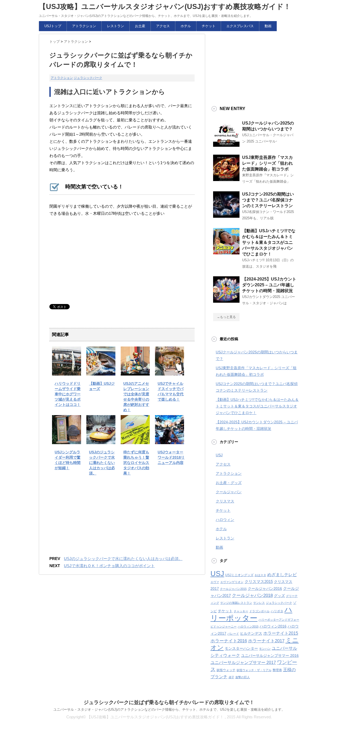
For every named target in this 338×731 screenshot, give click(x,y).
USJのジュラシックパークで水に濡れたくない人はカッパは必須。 (102, 462)
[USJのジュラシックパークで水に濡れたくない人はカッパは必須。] (100, 440)
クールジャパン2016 (265, 589)
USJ (219, 455)
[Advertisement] (89, 260)
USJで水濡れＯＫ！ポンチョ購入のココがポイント (109, 565)
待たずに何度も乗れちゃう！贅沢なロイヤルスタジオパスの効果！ (136, 462)
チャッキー (241, 611)
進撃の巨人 (242, 677)
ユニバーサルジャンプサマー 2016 (270, 656)
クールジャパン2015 (233, 588)
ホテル (186, 26)
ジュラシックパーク (88, 78)
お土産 (140, 26)
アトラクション (84, 26)
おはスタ (260, 575)
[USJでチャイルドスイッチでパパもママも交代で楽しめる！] (169, 371)
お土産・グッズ (229, 483)
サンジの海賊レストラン (236, 602)
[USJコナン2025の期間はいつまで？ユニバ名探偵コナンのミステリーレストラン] (226, 215)
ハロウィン (225, 520)
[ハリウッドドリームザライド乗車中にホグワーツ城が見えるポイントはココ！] (66, 371)
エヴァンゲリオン (231, 581)
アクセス (163, 26)
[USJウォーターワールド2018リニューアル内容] (169, 440)
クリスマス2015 (259, 582)
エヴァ (214, 581)
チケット (208, 26)
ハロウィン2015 (248, 626)
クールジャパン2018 (252, 595)
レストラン (115, 26)
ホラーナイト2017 (266, 640)
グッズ (279, 596)
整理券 (277, 670)
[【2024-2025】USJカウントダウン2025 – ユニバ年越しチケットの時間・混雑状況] (226, 300)
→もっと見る (226, 317)
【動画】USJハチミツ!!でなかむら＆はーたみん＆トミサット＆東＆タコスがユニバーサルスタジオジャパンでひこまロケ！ (268, 242)
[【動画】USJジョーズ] (100, 371)
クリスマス (225, 501)
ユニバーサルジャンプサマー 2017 (243, 662)
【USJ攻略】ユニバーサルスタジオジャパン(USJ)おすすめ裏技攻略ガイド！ (165, 7)
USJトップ (52, 26)
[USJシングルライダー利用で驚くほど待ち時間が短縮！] (66, 440)
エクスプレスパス (240, 26)
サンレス (259, 602)
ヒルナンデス (251, 633)
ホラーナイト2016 (228, 640)
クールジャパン (229, 492)
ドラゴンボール (259, 611)
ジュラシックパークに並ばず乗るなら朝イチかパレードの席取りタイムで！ (169, 702)
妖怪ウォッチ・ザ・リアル (254, 670)
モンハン (265, 648)
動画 (268, 26)
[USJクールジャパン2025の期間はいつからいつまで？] (226, 145)
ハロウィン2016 (273, 626)
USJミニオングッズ (239, 575)
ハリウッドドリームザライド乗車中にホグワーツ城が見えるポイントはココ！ (68, 394)
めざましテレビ (282, 574)
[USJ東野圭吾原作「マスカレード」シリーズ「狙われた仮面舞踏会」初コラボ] (226, 179)
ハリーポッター (251, 613)
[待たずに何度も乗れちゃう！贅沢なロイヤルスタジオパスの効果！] (135, 440)
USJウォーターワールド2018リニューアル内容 (171, 457)
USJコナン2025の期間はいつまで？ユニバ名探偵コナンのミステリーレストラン (268, 200)
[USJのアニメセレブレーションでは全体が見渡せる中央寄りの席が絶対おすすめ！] (135, 371)
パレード (233, 633)
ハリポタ (277, 611)
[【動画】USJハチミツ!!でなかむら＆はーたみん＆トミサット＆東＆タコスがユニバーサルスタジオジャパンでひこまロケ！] (226, 252)
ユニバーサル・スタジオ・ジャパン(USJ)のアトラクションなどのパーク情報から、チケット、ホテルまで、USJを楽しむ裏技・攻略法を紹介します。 (169, 709)
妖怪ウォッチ (226, 670)
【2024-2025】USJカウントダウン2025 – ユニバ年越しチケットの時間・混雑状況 (269, 285)
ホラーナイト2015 (280, 633)
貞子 (231, 677)
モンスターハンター (241, 649)
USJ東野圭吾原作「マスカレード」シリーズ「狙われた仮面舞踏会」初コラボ (267, 163)
